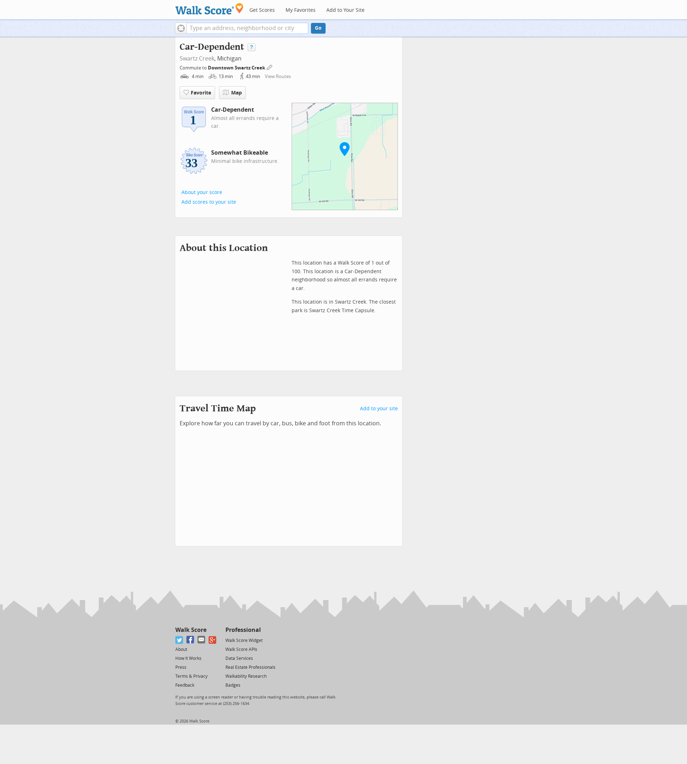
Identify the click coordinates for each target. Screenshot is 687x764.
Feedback (184, 685)
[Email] (202, 640)
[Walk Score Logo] (209, 9)
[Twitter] (179, 640)
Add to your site (379, 409)
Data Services (239, 658)
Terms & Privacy (191, 676)
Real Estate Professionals (250, 667)
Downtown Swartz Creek (237, 68)
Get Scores (262, 10)
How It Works (188, 658)
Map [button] (236, 93)
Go (318, 28)
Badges (232, 685)
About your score (201, 192)
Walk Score (190, 630)
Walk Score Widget (244, 640)
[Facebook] (190, 640)
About (181, 649)
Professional (243, 630)
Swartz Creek (197, 58)
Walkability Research (246, 676)
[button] (181, 28)
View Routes (278, 76)
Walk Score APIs (241, 649)
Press (180, 667)
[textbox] (247, 28)
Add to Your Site (345, 10)
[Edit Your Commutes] (269, 66)
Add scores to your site (208, 202)
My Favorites (301, 10)
